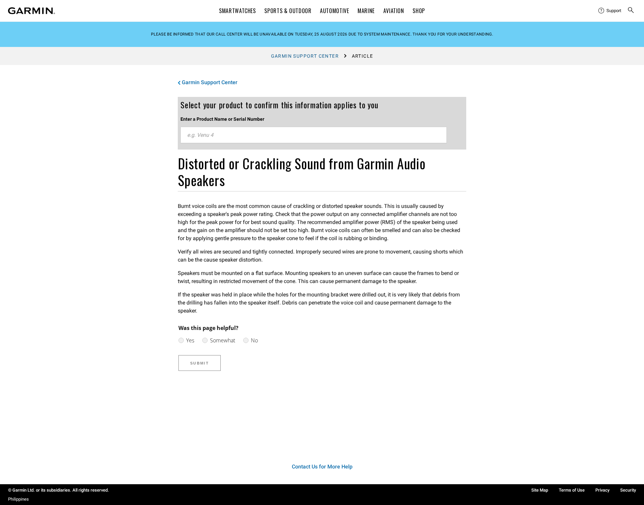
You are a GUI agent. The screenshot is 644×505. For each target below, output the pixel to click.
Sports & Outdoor (287, 11)
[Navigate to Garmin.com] (31, 10)
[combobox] (313, 135)
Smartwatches (237, 11)
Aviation (393, 11)
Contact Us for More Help (322, 466)
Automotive (334, 11)
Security (628, 490)
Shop (419, 11)
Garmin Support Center (305, 56)
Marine (366, 11)
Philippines (18, 499)
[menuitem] (610, 10)
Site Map (539, 490)
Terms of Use (572, 490)
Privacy (602, 490)
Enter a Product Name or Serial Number (222, 119)
